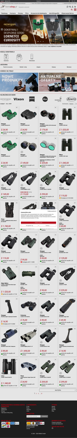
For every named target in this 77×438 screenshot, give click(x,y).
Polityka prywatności (52, 211)
